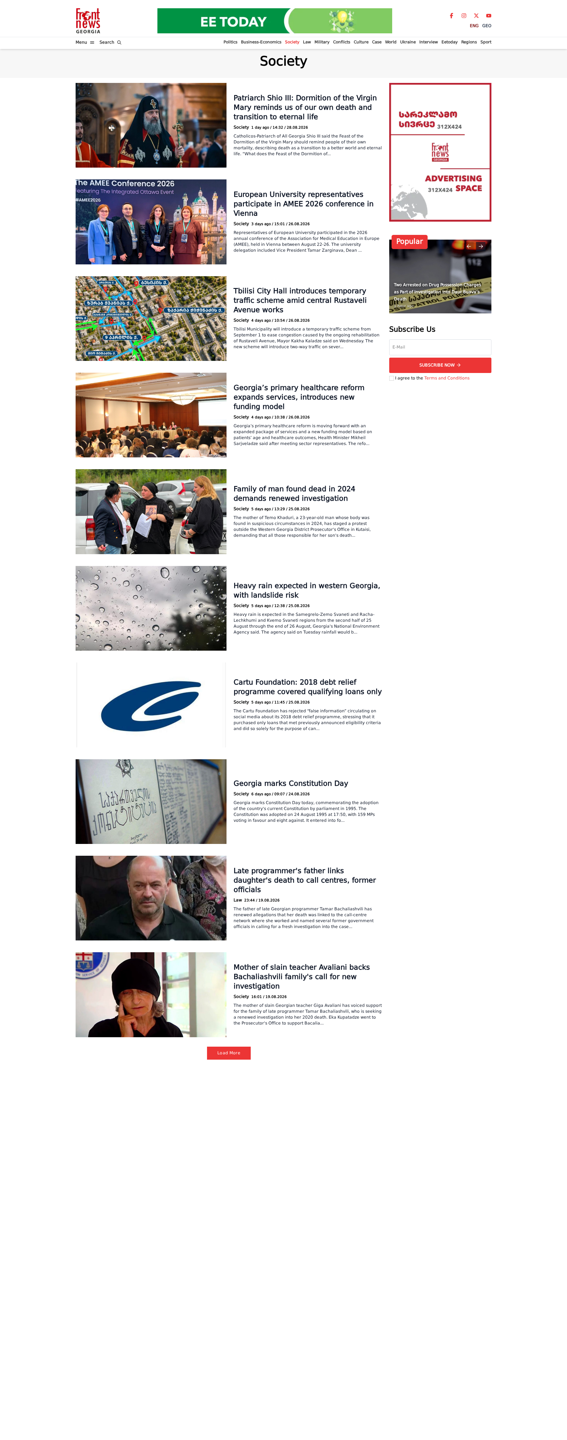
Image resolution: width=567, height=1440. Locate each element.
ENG (474, 26)
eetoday (449, 42)
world (391, 42)
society (292, 42)
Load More (228, 1053)
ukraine (408, 42)
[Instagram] (464, 15)
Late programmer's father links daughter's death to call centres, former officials (305, 881)
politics (230, 42)
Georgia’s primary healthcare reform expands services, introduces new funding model (299, 398)
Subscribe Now (437, 365)
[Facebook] (451, 15)
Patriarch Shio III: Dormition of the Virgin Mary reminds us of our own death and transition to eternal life (305, 108)
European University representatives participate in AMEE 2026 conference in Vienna (304, 204)
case (377, 42)
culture (361, 42)
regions (469, 42)
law (307, 42)
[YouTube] (488, 15)
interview (428, 42)
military (322, 42)
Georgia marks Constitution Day (291, 784)
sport (485, 42)
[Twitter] (476, 15)
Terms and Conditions (447, 378)
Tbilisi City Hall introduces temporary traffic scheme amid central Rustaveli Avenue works (300, 301)
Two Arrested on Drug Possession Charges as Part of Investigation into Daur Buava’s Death (437, 292)
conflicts (341, 42)
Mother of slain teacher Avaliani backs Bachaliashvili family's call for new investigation (302, 977)
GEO (486, 26)
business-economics (261, 42)
